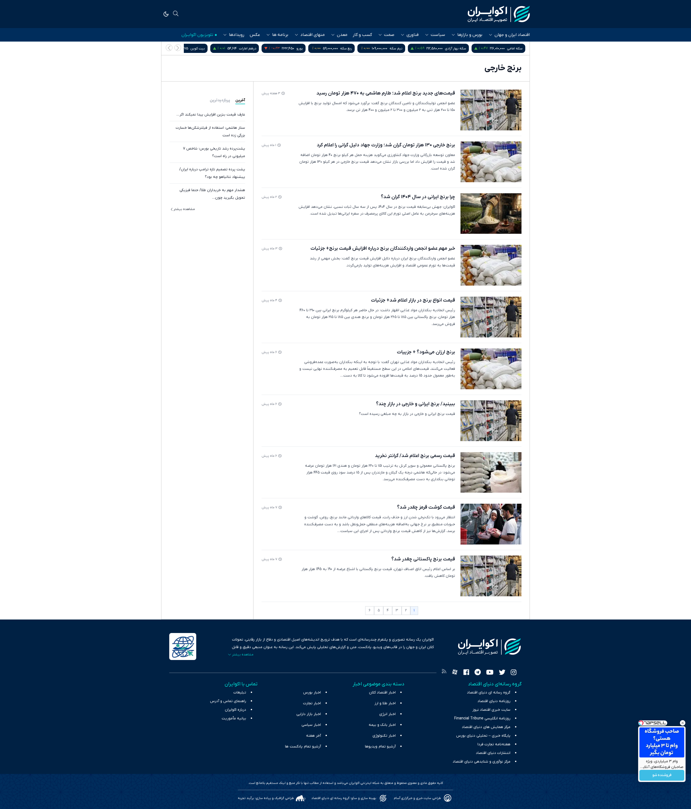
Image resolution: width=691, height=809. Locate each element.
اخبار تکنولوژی (384, 735)
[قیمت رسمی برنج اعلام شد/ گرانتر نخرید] (490, 472)
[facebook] (466, 673)
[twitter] (502, 673)
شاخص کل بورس (196, 48)
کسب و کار (362, 35)
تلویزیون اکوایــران (197, 35)
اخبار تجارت (312, 703)
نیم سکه (452, 48)
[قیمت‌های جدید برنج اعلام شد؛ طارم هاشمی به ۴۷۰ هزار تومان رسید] (490, 110)
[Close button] (682, 723)
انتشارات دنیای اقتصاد (493, 753)
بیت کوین (254, 48)
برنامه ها (280, 35)
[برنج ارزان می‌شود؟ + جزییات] (490, 368)
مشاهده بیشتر (184, 209)
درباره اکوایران (235, 709)
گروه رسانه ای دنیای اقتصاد (488, 692)
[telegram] (478, 673)
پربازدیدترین (220, 100)
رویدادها (236, 35)
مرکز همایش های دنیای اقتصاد (486, 727)
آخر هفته (313, 735)
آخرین (240, 100)
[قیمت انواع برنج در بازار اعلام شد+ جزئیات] (490, 317)
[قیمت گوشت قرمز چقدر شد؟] (490, 524)
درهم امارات (304, 48)
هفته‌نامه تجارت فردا (493, 744)
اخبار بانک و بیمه (382, 724)
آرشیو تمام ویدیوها (380, 746)
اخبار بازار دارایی (308, 714)
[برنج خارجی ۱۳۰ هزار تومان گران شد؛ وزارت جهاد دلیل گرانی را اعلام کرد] (490, 161)
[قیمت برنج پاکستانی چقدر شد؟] (490, 576)
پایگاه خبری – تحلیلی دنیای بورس (483, 735)
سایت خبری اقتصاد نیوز (491, 709)
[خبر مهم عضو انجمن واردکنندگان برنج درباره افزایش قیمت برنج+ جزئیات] (490, 265)
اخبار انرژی (387, 714)
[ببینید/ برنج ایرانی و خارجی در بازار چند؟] (490, 420)
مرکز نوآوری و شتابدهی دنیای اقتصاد (481, 761)
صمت (389, 35)
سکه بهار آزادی (512, 48)
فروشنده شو (662, 775)
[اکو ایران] (499, 14)
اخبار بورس (312, 692)
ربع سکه (402, 48)
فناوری (413, 35)
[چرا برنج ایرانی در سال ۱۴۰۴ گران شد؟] (490, 213)
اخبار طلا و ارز (385, 703)
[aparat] (455, 673)
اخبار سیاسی (311, 724)
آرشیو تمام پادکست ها (303, 746)
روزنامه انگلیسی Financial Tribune (482, 718)
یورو (356, 48)
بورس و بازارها (469, 35)
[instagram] (513, 673)
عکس (255, 35)
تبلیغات (239, 692)
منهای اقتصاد (312, 35)
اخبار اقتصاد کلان (382, 692)
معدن (342, 35)
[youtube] (489, 673)
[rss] (444, 673)
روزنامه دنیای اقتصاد (493, 701)
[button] (169, 47)
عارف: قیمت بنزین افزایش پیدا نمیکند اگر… (211, 114)
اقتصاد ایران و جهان (512, 35)
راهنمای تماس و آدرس (228, 701)
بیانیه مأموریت (234, 718)
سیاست (438, 35)
